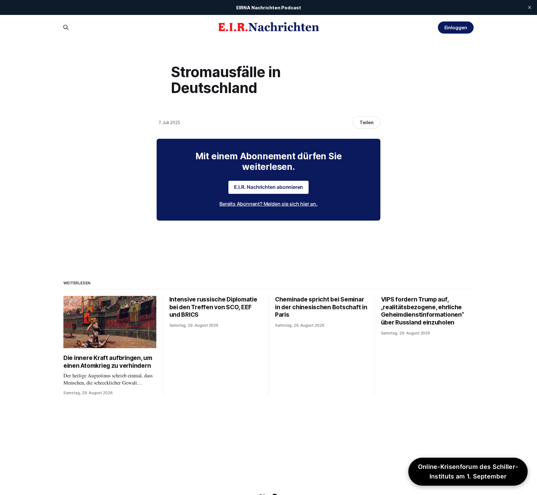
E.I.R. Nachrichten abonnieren (268, 187)
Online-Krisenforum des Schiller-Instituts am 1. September (468, 471)
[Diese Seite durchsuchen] (66, 27)
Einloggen (455, 27)
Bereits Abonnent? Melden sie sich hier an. (268, 204)
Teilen (367, 122)
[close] (530, 7)
